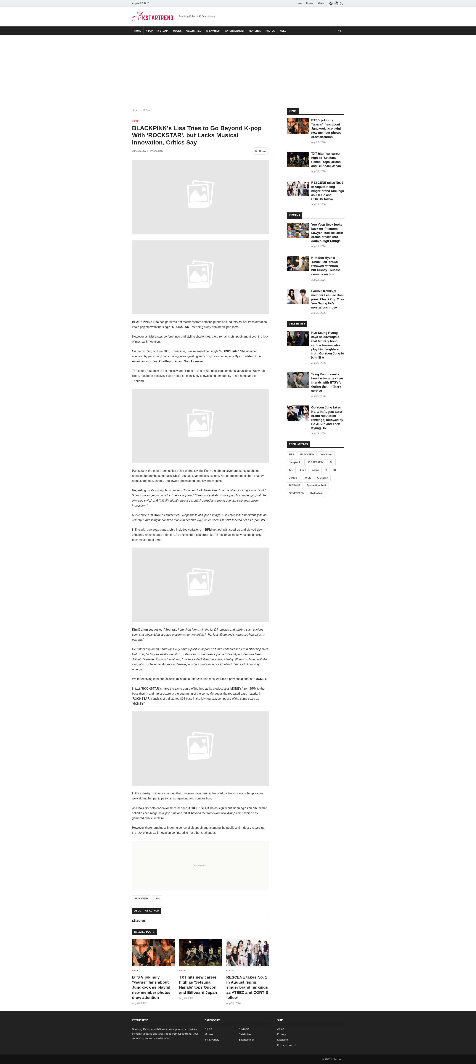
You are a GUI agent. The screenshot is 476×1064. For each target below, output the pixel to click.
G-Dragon (322, 477)
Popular (310, 3)
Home (137, 31)
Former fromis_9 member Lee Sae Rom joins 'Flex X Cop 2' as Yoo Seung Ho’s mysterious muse (327, 299)
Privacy (281, 1034)
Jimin (303, 470)
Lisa (157, 898)
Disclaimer (283, 1039)
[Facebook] (331, 3)
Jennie (293, 477)
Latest (300, 3)
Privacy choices (286, 1045)
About (320, 3)
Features (255, 31)
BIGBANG (294, 485)
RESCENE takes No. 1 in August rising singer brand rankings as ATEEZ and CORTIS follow (247, 987)
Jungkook (294, 462)
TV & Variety (213, 31)
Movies (177, 31)
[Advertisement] (238, 69)
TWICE (307, 477)
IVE (291, 470)
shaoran (158, 150)
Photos (270, 31)
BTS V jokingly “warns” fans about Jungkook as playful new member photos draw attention (151, 987)
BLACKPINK (141, 898)
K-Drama (162, 31)
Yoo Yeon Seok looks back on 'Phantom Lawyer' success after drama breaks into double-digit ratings (327, 233)
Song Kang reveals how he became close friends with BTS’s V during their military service (327, 382)
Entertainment (234, 31)
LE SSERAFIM (315, 462)
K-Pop (149, 31)
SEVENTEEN (296, 493)
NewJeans (326, 454)
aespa (315, 470)
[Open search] (339, 30)
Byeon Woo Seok (316, 485)
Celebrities (193, 31)
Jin (331, 462)
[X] (341, 3)
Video (282, 31)
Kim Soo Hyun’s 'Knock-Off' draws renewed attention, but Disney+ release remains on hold (325, 266)
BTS (291, 454)
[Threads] (336, 3)
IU (334, 470)
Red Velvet (316, 493)
